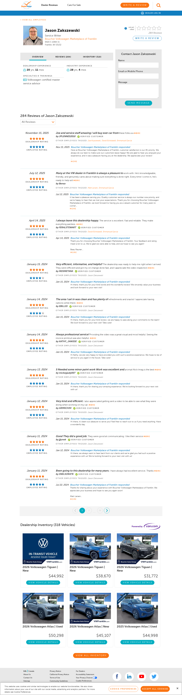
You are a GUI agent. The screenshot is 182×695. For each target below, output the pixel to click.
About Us (27, 674)
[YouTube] (141, 676)
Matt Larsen (93, 188)
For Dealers (80, 671)
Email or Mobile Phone (130, 71)
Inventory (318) (92, 57)
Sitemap (26, 681)
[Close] (177, 688)
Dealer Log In (153, 13)
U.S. (25, 671)
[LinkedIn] (129, 676)
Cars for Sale (74, 5)
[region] (91, 688)
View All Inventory (91, 655)
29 (100, 510)
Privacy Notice (55, 671)
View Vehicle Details (43, 583)
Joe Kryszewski (94, 141)
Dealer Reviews (49, 5)
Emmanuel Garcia (124, 141)
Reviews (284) (63, 57)
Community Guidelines (59, 681)
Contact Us (27, 678)
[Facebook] (116, 676)
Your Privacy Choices (84, 678)
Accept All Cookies (155, 689)
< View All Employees (33, 20)
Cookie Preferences (84, 681)
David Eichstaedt (109, 141)
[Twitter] (154, 676)
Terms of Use (55, 678)
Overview (38, 57)
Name (121, 60)
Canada (31, 671)
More (74, 161)
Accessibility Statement (85, 674)
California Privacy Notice (59, 674)
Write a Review (135, 5)
